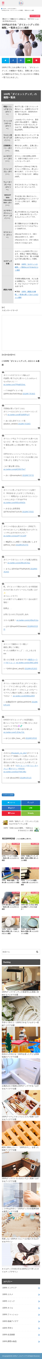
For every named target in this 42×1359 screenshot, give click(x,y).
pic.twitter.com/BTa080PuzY (19, 415)
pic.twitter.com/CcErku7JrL (14, 732)
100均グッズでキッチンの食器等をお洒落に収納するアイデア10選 (20, 993)
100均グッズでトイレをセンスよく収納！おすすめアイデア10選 (20, 1179)
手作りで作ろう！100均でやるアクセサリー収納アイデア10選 (20, 1023)
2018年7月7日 (28, 475)
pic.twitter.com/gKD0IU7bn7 (14, 469)
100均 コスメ (7, 1294)
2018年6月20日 (31, 669)
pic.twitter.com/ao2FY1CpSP (14, 536)
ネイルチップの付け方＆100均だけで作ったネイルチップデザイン (20, 1270)
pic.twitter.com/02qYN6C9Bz (14, 772)
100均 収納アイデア (10, 1321)
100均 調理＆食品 (9, 1341)
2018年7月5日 (28, 512)
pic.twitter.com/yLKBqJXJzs (27, 620)
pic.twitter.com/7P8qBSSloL (14, 385)
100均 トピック (8, 1301)
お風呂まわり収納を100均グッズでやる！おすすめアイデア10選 (20, 1087)
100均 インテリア (9, 1288)
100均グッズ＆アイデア (20, 1356)
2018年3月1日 (25, 778)
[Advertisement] (22, 333)
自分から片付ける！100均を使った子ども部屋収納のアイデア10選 (20, 1055)
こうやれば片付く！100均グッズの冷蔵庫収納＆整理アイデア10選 (20, 1209)
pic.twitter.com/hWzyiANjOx (14, 503)
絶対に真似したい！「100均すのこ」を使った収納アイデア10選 (20, 1148)
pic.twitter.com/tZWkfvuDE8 (24, 696)
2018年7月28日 (24, 424)
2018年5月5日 (31, 738)
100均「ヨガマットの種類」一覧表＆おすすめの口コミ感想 (26, 267)
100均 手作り (7, 1328)
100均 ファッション (10, 1314)
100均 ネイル (7, 1308)
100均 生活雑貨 (9, 795)
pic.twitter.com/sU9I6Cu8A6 (27, 663)
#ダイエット (11, 663)
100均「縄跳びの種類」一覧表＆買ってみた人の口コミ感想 (26, 294)
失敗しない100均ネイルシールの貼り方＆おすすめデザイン (20, 1240)
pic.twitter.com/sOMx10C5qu (19, 563)
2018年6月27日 (22, 545)
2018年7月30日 (29, 394)
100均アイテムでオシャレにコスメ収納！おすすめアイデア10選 (20, 1118)
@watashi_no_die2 (19, 753)
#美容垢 (21, 769)
